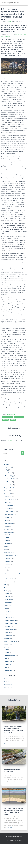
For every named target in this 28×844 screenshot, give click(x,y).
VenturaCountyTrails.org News (14, 836)
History (6, 546)
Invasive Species (9, 514)
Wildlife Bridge (8, 670)
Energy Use (7, 502)
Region (6, 590)
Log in (5, 678)
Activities (6, 464)
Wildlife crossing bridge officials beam (12, 770)
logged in (10, 440)
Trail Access (7, 638)
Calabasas (7, 593)
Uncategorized (8, 644)
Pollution (13, 419)
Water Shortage (9, 523)
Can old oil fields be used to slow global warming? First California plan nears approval (13, 811)
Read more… (7, 743)
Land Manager (8, 552)
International (8, 602)
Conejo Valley (8, 599)
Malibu (6, 608)
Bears (6, 649)
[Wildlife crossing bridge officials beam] (14, 756)
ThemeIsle (19, 840)
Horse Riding (8, 473)
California (7, 596)
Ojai (6, 614)
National (7, 611)
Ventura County (8, 635)
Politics (6, 588)
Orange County (8, 617)
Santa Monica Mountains (11, 623)
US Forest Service (9, 579)
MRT (6, 570)
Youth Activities (9, 484)
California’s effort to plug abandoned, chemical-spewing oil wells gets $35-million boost (13, 729)
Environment (11, 414)
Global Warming (9, 505)
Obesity (7, 537)
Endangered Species (10, 655)
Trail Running (8, 482)
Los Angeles (5, 419)
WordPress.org (8, 687)
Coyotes (7, 652)
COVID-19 (7, 534)
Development (8, 496)
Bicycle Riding (8, 467)
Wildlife (6, 647)
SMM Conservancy (9, 576)
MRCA (6, 567)
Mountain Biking (9, 476)
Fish (6, 658)
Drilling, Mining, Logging (11, 499)
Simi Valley (7, 626)
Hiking (6, 470)
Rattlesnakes (8, 664)
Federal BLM (8, 561)
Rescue (7, 540)
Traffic (6, 520)
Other (5, 585)
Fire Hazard (7, 529)
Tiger (6, 667)
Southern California (10, 629)
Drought (6, 490)
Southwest (7, 632)
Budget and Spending (9, 487)
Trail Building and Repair (10, 641)
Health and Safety (8, 532)
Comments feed (8, 684)
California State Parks (10, 555)
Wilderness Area (9, 582)
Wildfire (7, 526)
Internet (6, 549)
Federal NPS (8, 564)
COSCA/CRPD (8, 558)
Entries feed (7, 681)
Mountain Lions (9, 661)
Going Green (8, 508)
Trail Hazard (8, 543)
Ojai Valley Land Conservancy (12, 573)
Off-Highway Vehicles (10, 479)
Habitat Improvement (10, 511)
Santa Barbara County (10, 620)
